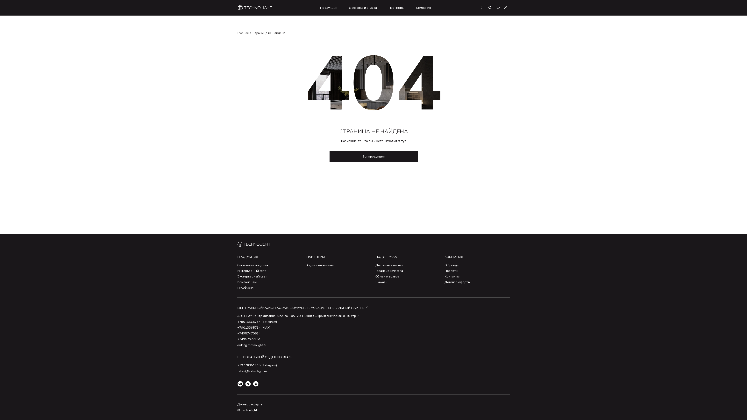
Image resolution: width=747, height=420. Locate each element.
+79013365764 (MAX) (253, 328)
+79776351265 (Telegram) (257, 365)
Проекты (451, 271)
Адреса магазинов (320, 265)
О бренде (452, 265)
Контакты (452, 276)
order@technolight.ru (251, 345)
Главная (243, 33)
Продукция (247, 257)
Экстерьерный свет (252, 276)
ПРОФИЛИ (245, 288)
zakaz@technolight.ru (252, 371)
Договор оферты (457, 282)
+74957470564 (249, 333)
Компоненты (247, 282)
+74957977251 (249, 339)
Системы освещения (252, 265)
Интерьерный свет (251, 271)
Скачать (381, 282)
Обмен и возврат (388, 276)
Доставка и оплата (389, 265)
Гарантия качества (389, 271)
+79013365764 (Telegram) (257, 322)
